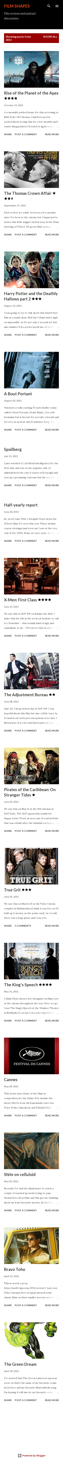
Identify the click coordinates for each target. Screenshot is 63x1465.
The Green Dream (20, 1364)
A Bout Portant (18, 393)
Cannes (10, 1079)
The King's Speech (21, 984)
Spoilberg (13, 449)
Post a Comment (26, 134)
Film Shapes (17, 6)
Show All (50, 36)
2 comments (23, 925)
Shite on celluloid (20, 1174)
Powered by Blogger (34, 1455)
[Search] (49, 6)
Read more (52, 134)
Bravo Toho (14, 1269)
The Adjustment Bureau (26, 694)
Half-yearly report (21, 504)
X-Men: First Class (21, 599)
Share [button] (8, 134)
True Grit (13, 889)
